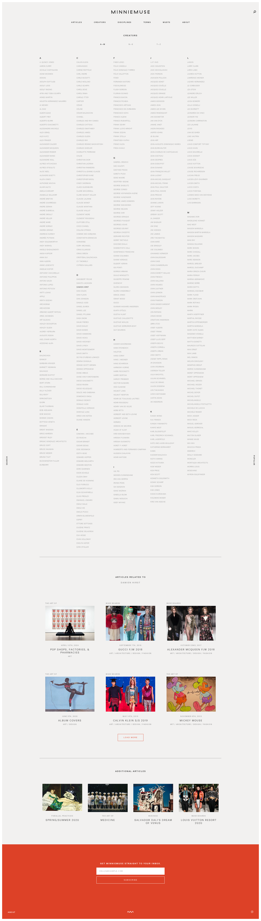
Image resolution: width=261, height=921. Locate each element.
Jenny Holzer (156, 210)
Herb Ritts (118, 410)
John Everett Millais (160, 273)
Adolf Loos (45, 85)
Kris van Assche (157, 502)
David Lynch (82, 345)
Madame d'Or (193, 217)
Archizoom (45, 308)
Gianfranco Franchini (123, 252)
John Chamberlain (159, 265)
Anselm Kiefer (46, 269)
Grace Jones (119, 295)
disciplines (124, 22)
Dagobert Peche (84, 279)
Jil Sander (155, 218)
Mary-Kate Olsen (195, 330)
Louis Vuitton (193, 164)
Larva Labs (192, 70)
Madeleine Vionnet (196, 221)
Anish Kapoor (46, 253)
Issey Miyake (119, 502)
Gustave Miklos (120, 322)
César (79, 105)
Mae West (191, 224)
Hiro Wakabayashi (121, 434)
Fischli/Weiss (119, 85)
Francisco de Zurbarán (124, 109)
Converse (81, 242)
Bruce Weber (46, 453)
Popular (254, 460)
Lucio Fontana (194, 191)
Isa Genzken (119, 487)
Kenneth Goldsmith (159, 478)
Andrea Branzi (46, 230)
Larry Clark (193, 66)
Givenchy (117, 283)
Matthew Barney (195, 338)
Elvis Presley (83, 496)
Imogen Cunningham (123, 475)
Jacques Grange (157, 93)
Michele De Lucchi (196, 408)
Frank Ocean (119, 132)
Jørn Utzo (155, 324)
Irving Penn (118, 483)
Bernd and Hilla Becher (51, 379)
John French (156, 277)
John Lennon (156, 292)
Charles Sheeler (84, 148)
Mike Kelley (193, 431)
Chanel (80, 117)
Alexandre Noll (47, 160)
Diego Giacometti (85, 381)
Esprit (79, 520)
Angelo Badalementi (49, 249)
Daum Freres (83, 322)
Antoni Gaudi (46, 281)
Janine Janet (156, 125)
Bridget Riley (46, 437)
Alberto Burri (46, 121)
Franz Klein (118, 144)
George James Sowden (123, 201)
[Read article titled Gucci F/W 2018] (130, 623)
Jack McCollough (158, 70)
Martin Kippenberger (197, 322)
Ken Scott (155, 474)
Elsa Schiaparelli (85, 492)
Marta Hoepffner (195, 314)
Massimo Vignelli (195, 334)
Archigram (45, 304)
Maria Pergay (193, 275)
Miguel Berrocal (195, 427)
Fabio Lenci (118, 62)
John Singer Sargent (160, 304)
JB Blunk (154, 136)
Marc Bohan (193, 248)
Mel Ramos (192, 357)
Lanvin (190, 62)
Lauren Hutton (194, 74)
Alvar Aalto (45, 187)
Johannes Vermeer (159, 253)
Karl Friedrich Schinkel (161, 435)
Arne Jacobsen (46, 316)
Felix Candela (119, 66)
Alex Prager (45, 140)
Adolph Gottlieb (47, 82)
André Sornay (46, 226)
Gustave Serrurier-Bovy (124, 326)
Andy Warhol (46, 246)
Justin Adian (156, 398)
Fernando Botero (121, 82)
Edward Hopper (84, 457)
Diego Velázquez (84, 388)
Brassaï (43, 426)
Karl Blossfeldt (158, 431)
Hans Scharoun (120, 363)
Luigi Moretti (193, 199)
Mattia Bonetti (194, 342)
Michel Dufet (193, 396)
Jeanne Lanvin (156, 203)
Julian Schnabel (158, 378)
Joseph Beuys (156, 343)
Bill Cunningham (48, 387)
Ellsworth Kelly (84, 488)
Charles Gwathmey (86, 128)
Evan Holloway (84, 539)
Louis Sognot (193, 156)
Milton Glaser (194, 435)
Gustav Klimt (119, 314)
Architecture (122, 653)
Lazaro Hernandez (196, 82)
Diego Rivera (82, 384)
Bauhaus (44, 371)
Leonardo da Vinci (195, 113)
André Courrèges (48, 203)
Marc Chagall (193, 252)
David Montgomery (86, 349)
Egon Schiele (83, 473)
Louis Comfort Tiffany (198, 144)
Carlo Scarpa (83, 85)
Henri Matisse (120, 457)
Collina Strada (84, 230)
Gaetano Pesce (120, 170)
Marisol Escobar (195, 291)
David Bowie (82, 330)
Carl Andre (82, 74)
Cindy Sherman (84, 183)
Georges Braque (121, 217)
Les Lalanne (192, 125)
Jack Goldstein (157, 66)
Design (136, 653)
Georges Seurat (121, 228)
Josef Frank (156, 331)
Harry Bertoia (120, 375)
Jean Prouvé (156, 195)
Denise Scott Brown (86, 365)
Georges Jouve (120, 224)
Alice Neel (44, 171)
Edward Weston (84, 465)
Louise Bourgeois (195, 167)
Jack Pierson (156, 74)
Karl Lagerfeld (157, 439)
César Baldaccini (85, 113)
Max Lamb (191, 353)
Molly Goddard (194, 455)
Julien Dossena (157, 386)
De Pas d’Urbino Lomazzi (88, 357)
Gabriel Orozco (120, 162)
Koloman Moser (157, 498)
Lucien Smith (193, 183)
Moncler (191, 459)
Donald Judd (82, 404)
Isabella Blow (120, 495)
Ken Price (154, 470)
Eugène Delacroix (85, 531)
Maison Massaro (195, 236)
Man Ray (191, 240)
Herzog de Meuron (122, 426)
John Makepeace (158, 296)
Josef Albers (156, 328)
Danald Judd (82, 302)
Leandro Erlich (194, 93)
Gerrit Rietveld (120, 240)
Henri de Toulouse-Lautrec (126, 399)
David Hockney (84, 342)
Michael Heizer (194, 384)
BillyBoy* (44, 394)
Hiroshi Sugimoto (121, 441)
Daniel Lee (81, 310)
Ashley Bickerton (48, 324)
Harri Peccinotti (121, 371)
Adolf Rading (46, 89)
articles (76, 22)
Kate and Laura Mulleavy (162, 443)
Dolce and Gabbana (86, 392)
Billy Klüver (45, 391)
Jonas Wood (156, 316)
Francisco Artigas (122, 105)
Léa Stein (191, 89)
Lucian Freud (193, 175)
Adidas (43, 78)
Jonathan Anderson (159, 320)
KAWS (152, 451)
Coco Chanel (83, 226)
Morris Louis (193, 466)
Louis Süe (191, 160)
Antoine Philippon (48, 277)
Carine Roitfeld (84, 70)
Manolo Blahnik (195, 244)
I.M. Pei (116, 471)
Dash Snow (82, 318)
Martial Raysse (194, 318)
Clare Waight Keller (86, 195)
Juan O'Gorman (157, 367)
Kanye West (155, 427)
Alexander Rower (48, 152)
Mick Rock (192, 420)
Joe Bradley (156, 246)
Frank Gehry (119, 125)
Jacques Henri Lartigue (161, 97)
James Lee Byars (157, 109)
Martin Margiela (195, 326)
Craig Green (82, 253)
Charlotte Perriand (86, 152)
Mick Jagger (193, 416)
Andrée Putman (47, 238)
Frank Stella (119, 136)
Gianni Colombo (121, 256)
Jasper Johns (156, 132)
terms (147, 22)
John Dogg (155, 269)
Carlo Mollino (83, 82)
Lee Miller (192, 97)
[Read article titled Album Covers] (69, 694)
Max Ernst (192, 349)
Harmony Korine (121, 367)
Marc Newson (193, 260)
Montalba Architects (197, 463)
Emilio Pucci (82, 512)
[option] (62, 805)
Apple (42, 296)
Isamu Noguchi (120, 498)
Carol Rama (82, 93)
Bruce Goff (45, 445)
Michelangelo (194, 400)
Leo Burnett (193, 109)
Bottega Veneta (47, 422)
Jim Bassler (155, 222)
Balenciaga (45, 355)
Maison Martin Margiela (198, 232)
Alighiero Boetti (47, 175)
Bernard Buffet (47, 375)
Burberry (44, 465)
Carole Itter (82, 97)
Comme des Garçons (86, 234)
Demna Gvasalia (84, 361)
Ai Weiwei (44, 105)
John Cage (155, 261)
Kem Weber (155, 466)
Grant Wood (119, 299)
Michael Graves (194, 381)
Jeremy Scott (156, 214)
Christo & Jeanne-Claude (88, 171)
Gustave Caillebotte (123, 318)
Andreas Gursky (47, 234)
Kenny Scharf (157, 482)
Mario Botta (193, 287)
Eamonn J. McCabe (85, 434)
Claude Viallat (83, 210)
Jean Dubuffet (157, 164)
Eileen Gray (82, 477)
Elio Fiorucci (83, 484)
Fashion (147, 653)
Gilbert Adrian (120, 263)
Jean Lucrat (156, 175)
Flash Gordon (120, 89)
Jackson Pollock (158, 78)
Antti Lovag (45, 292)
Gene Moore (119, 178)
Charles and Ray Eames (87, 121)
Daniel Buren (83, 306)
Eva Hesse (81, 535)
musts (166, 22)
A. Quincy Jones (47, 62)
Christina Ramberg (85, 167)
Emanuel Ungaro (84, 500)
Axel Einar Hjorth (48, 339)
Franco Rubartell (121, 121)
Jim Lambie (155, 234)
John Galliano (157, 281)
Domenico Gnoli (84, 396)
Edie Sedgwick (83, 449)
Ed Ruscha (81, 438)
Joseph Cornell (157, 347)
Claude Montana (84, 206)
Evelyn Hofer (83, 543)
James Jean (155, 105)
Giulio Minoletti (121, 275)
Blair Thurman (46, 406)
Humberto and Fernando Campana (129, 449)
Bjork (42, 402)
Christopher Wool (85, 179)
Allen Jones (45, 179)
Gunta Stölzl (119, 310)
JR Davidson (155, 363)
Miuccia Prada (194, 447)
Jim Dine (154, 226)
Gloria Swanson (121, 287)
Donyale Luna (83, 412)
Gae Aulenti (118, 166)
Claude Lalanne (84, 199)
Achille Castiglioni (49, 70)
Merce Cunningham (196, 369)
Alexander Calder (48, 144)
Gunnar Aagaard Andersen (125, 306)
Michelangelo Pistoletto (199, 404)
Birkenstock (46, 398)
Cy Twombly (82, 261)
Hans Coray (118, 356)
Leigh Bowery (193, 101)
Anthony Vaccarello (49, 273)
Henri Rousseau (120, 402)
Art (70, 656)
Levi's (189, 128)
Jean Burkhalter (158, 148)
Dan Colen (81, 291)
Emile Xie (81, 508)
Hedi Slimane (119, 387)
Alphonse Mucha (47, 183)
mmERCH (191, 451)
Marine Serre (193, 283)
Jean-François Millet (160, 171)
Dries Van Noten (84, 416)
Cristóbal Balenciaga (87, 257)
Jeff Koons (155, 206)
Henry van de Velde (122, 406)
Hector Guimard (121, 383)
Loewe (190, 140)
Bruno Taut (45, 457)
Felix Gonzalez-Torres (124, 70)
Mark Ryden (193, 306)
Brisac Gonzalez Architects (53, 441)
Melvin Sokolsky (195, 361)
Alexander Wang (47, 156)
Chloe (79, 156)
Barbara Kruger (47, 363)
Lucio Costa (193, 187)
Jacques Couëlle (158, 85)
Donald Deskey (84, 400)
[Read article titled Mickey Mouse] (191, 694)
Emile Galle (82, 504)
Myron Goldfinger (196, 474)
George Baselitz (121, 185)
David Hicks (82, 338)
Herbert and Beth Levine (125, 414)
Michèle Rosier (194, 412)
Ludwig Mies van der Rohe (199, 195)
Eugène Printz (83, 527)
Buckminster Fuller (49, 461)
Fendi (116, 78)
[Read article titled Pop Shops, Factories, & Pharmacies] (69, 623)
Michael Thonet (194, 388)
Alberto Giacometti (49, 125)
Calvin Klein (82, 62)
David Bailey (82, 326)
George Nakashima (122, 205)
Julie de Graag (157, 382)
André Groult (46, 214)
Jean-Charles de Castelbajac (164, 152)
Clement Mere (83, 214)
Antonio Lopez (46, 285)
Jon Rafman (155, 312)
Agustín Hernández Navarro (53, 101)
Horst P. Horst (120, 445)
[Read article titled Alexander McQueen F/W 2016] (191, 623)
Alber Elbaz (45, 113)
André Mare (45, 222)
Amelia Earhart (47, 191)
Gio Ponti (117, 267)
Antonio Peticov (47, 288)
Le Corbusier (193, 85)
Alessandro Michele (49, 128)
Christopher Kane (85, 175)
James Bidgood (157, 101)
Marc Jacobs (193, 256)
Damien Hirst (83, 287)
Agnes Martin (46, 97)
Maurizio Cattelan (196, 345)
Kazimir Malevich (158, 455)
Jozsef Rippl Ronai (158, 359)
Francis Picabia (120, 101)
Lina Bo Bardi (193, 132)
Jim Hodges (155, 230)
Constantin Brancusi (87, 238)
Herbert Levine (120, 418)
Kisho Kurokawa (158, 494)
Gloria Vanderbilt (121, 291)
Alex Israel (45, 132)
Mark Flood (193, 295)
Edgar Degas (82, 445)
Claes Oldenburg (85, 187)
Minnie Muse (193, 439)
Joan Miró (155, 242)
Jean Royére (156, 199)
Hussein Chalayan (121, 453)
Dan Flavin (81, 295)
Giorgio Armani (120, 271)
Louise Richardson (196, 171)
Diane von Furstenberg (88, 377)
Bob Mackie (45, 414)
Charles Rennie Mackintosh (90, 144)
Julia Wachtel (157, 374)
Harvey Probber (121, 379)
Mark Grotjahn (194, 299)
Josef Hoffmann (158, 335)
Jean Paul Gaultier (159, 187)
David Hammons (84, 334)
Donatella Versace (85, 408)
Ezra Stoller (83, 547)
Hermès (117, 422)
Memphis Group (194, 365)
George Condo (120, 189)
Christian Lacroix (85, 164)
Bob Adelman (46, 410)
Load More (131, 737)
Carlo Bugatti (83, 78)
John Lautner (156, 288)
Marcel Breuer (194, 263)
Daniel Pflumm (84, 314)
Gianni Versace (120, 260)
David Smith (82, 353)
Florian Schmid (120, 93)
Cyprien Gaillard (84, 265)
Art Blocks (45, 320)
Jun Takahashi (157, 390)
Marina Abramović (196, 279)
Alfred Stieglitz (47, 167)
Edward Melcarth (85, 461)
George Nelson (120, 209)
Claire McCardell (85, 191)
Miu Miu (191, 443)
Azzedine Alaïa (46, 343)
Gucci (116, 302)
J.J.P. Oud (154, 62)
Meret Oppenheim (195, 373)
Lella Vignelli (193, 105)
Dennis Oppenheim (85, 369)
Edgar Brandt (83, 441)
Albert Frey (45, 117)
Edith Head (82, 453)
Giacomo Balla (120, 244)
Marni (190, 310)
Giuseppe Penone (121, 279)
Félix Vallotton (120, 74)
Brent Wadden (46, 430)
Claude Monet (83, 203)
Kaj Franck (155, 420)
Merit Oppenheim (195, 377)
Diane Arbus (82, 373)
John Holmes (156, 285)
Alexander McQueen (49, 148)
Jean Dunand (156, 167)
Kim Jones (155, 490)
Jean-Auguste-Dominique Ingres (165, 144)
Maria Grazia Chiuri (196, 271)
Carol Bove (82, 89)
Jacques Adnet (157, 82)
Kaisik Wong (156, 416)
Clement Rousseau (85, 218)
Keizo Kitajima (157, 463)
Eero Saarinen (83, 469)
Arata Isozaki (46, 300)
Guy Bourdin (119, 330)
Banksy (43, 359)
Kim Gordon (156, 486)
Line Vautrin (193, 136)
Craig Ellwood (83, 249)
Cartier (80, 101)
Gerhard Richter (121, 236)
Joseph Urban (156, 351)
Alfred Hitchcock (48, 164)
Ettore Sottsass (84, 523)
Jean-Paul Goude (158, 191)
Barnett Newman (48, 367)
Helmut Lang (119, 391)
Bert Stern (45, 383)
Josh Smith (155, 355)
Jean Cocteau (156, 156)
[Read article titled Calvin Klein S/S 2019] (130, 694)
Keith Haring (156, 459)
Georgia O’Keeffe (121, 232)
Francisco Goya (120, 113)
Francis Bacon (120, 97)
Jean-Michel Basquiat (160, 179)
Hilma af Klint (120, 430)
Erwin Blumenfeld (85, 516)
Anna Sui (44, 257)
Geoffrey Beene (121, 181)
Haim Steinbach (120, 348)
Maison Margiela (195, 228)
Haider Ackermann (122, 344)
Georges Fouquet (121, 221)
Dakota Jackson (84, 283)
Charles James (83, 132)
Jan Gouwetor (157, 117)
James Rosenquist (158, 113)
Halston (117, 352)
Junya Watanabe (158, 394)
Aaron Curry (45, 66)
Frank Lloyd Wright (122, 128)
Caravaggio (82, 66)
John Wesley (156, 308)
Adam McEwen (46, 74)
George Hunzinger (122, 197)
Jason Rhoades (157, 128)
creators (100, 22)
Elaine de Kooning (85, 480)
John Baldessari (158, 257)
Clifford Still (83, 222)
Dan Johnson (83, 299)
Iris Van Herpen (120, 479)
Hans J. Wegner (120, 359)
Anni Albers (45, 261)
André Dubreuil (47, 210)
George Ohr (118, 213)
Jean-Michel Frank (159, 183)
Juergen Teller (157, 370)
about (186, 22)
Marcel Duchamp (195, 267)
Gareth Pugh (119, 174)
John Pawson (156, 300)
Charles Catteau (85, 125)
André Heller (46, 218)
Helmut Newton (121, 395)
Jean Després (156, 160)
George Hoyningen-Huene (125, 193)
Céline (80, 109)
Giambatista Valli (121, 248)
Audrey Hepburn (47, 331)
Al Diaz (43, 109)
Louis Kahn (192, 148)
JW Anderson (156, 402)
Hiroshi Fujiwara (121, 438)
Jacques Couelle (158, 89)
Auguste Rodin (46, 335)
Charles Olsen (83, 136)
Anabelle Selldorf (48, 195)
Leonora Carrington (197, 121)
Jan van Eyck (156, 121)
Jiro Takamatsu (157, 238)
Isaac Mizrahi (119, 491)
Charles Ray (82, 140)
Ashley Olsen (46, 328)
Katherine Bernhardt (160, 447)
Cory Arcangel (84, 246)
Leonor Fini (192, 117)
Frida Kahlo (119, 148)
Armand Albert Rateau (50, 312)
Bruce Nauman (46, 449)
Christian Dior (83, 160)
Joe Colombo (156, 249)
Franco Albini (119, 117)
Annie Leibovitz (47, 265)
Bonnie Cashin (46, 418)
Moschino (192, 470)
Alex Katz (44, 136)
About (11, 912)
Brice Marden (46, 433)
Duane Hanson (83, 420)
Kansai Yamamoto (158, 424)
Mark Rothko (193, 302)
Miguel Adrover (194, 424)
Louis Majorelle (194, 152)
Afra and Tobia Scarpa (50, 93)
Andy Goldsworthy (49, 242)
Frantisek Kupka (121, 140)
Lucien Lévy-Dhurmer (197, 179)
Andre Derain (46, 206)
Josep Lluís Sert (157, 339)
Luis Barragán (194, 203)
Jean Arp (154, 140)
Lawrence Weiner (195, 78)
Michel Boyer (193, 392)
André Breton (46, 199)
